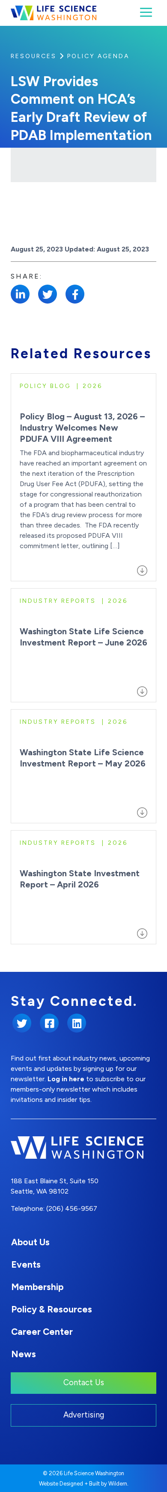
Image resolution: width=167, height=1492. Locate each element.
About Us (30, 1242)
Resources (34, 56)
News (23, 1354)
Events (26, 1264)
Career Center (42, 1331)
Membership (37, 1286)
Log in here (66, 1079)
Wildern (117, 1483)
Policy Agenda (98, 56)
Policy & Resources (51, 1309)
